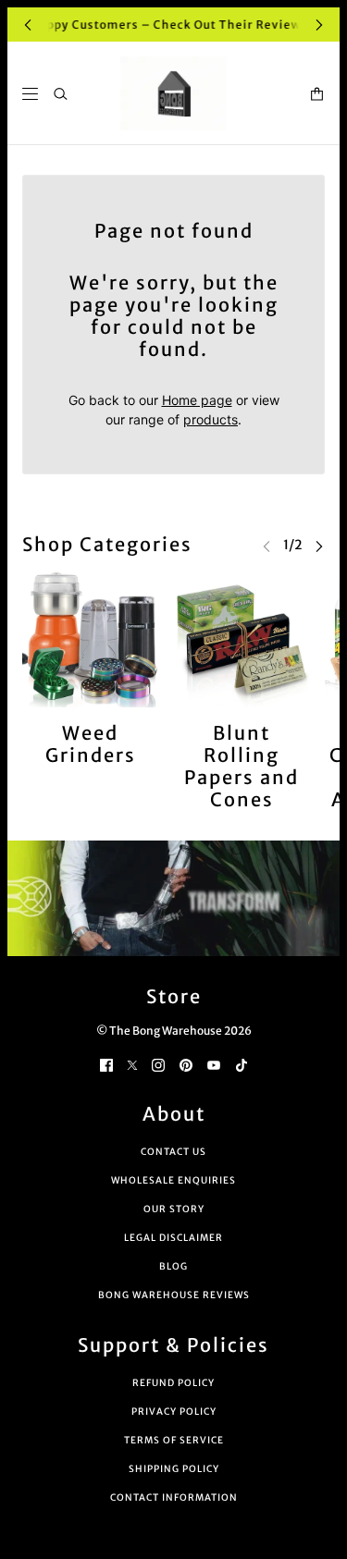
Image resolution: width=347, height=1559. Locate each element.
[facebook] (106, 1064)
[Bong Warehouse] (173, 93)
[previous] (28, 24)
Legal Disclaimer (173, 1238)
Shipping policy (174, 1469)
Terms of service (174, 1440)
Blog (173, 1266)
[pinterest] (186, 1064)
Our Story (173, 1209)
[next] (319, 24)
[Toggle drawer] (30, 94)
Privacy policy (174, 1412)
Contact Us (173, 1152)
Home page (197, 400)
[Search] (60, 94)
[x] (132, 1064)
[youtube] (214, 1064)
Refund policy (173, 1383)
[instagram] (158, 1064)
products (210, 419)
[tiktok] (241, 1064)
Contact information (174, 1497)
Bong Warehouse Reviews (174, 1295)
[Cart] (317, 94)
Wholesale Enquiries (173, 1180)
